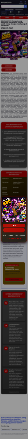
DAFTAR (14, 230)
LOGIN (14, 225)
